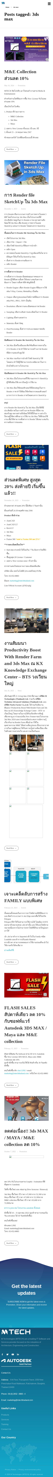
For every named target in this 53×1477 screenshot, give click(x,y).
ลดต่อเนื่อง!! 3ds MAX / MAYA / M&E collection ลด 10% (26, 1138)
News (19, 691)
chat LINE (21, 1070)
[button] (49, 3)
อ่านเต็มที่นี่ (9, 950)
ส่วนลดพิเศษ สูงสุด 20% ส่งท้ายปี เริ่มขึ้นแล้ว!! (24, 486)
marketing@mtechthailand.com (22, 581)
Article (23, 209)
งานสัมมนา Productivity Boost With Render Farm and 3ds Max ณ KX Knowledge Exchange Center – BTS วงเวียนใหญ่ (25, 663)
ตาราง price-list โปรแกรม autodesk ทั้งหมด (22, 1208)
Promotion (21, 85)
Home (7, 7)
